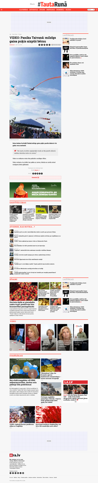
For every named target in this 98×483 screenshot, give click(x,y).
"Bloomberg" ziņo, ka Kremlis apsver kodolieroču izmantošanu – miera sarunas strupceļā (51, 375)
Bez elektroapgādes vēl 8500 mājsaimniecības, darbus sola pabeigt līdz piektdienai (23, 382)
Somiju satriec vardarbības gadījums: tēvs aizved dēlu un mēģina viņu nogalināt (14, 218)
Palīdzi (68, 9)
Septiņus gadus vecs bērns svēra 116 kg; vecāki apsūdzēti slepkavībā (55, 216)
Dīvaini (42, 9)
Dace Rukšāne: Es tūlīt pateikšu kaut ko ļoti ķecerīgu (29, 245)
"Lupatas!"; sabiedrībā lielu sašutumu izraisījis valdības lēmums (32, 250)
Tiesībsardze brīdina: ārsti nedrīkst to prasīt (78, 39)
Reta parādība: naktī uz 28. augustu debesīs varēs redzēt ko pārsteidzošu (79, 56)
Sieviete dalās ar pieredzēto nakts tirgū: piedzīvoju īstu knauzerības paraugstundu (22, 304)
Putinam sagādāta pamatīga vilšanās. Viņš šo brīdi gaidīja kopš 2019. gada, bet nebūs (51, 399)
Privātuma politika (24, 477)
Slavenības (23, 9)
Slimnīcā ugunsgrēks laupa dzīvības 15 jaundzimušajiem (79, 47)
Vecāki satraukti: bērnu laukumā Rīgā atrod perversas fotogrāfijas (55, 293)
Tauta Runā (14, 34)
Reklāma (15, 477)
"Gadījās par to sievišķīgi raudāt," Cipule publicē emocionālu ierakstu (34, 264)
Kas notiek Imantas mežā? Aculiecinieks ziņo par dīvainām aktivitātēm (43, 293)
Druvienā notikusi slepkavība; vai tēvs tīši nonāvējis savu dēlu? (48, 425)
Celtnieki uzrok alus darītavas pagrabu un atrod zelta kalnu (43, 308)
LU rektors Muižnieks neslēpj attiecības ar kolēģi (28, 268)
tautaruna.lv (12, 44)
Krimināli (60, 9)
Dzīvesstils (33, 9)
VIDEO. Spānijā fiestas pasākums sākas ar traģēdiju (22, 425)
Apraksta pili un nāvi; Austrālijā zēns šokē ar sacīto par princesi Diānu (35, 232)
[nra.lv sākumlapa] (32, 4)
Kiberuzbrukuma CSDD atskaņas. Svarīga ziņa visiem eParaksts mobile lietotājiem (78, 73)
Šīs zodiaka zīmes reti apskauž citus (77, 63)
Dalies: (30, 173)
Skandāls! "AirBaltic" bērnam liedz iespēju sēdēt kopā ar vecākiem (41, 216)
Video (13, 321)
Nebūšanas (51, 9)
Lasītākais (68, 35)
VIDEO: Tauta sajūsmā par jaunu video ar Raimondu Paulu (30, 241)
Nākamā (36, 170)
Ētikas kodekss (46, 477)
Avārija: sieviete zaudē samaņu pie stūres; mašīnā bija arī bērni (32, 255)
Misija (19, 477)
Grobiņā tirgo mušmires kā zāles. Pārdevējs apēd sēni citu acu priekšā (55, 309)
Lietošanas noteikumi (32, 477)
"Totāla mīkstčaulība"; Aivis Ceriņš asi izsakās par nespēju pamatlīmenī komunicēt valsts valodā (35, 273)
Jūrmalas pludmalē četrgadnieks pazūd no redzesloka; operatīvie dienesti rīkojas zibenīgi (28, 217)
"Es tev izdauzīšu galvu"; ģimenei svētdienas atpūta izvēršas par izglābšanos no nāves (37, 236)
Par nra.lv (11, 477)
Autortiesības (39, 477)
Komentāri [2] (35, 177)
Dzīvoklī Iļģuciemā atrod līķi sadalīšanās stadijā (28, 259)
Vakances (51, 477)
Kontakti (55, 477)
